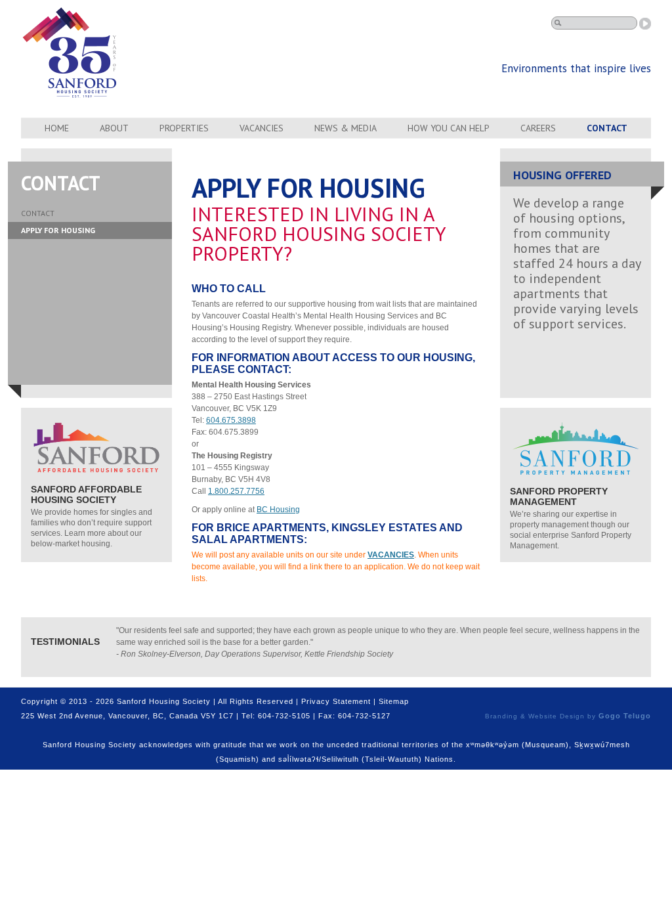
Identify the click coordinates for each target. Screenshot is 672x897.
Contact (607, 128)
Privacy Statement (336, 701)
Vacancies (262, 128)
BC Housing (278, 509)
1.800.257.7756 (236, 491)
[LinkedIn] (644, 702)
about (114, 128)
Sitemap (394, 701)
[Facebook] (610, 702)
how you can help (449, 128)
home (57, 128)
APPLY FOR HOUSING (58, 230)
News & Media (345, 128)
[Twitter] (627, 702)
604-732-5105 (284, 716)
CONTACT (37, 213)
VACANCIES (391, 554)
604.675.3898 (231, 420)
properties (184, 128)
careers (538, 128)
